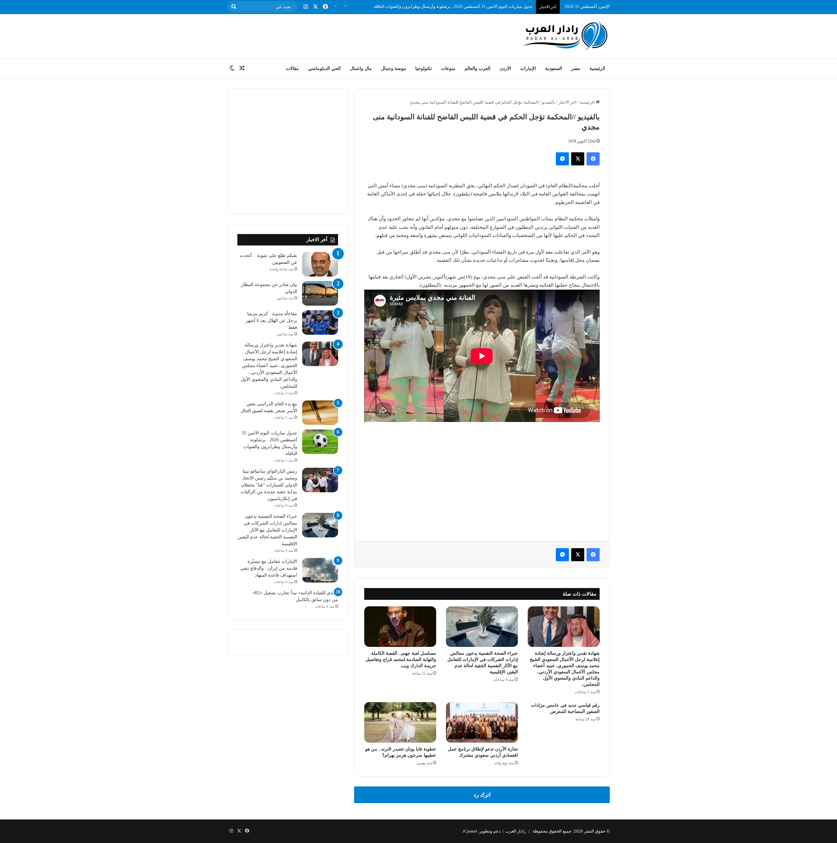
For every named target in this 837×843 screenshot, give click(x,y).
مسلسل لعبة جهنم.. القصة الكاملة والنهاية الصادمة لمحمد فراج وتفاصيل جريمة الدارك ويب (401, 659)
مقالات (292, 68)
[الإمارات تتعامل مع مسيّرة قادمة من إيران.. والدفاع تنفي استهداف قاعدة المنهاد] (320, 570)
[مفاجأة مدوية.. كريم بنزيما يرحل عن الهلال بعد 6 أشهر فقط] (320, 322)
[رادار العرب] (565, 35)
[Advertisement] (353, 35)
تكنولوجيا (423, 68)
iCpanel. (469, 831)
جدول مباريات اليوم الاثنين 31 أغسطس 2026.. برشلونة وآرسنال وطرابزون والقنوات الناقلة (453, 6)
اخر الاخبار (567, 102)
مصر (575, 68)
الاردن (505, 68)
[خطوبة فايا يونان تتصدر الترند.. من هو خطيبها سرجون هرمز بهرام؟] (400, 722)
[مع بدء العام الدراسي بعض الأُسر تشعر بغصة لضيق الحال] (320, 412)
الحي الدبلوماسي (324, 68)
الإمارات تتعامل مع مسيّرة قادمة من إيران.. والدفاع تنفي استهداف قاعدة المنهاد (268, 568)
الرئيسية (597, 68)
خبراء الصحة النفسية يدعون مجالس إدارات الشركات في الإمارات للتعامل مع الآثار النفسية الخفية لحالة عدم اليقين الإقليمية (267, 530)
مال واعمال (361, 68)
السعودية (553, 68)
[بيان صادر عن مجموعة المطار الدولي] (320, 293)
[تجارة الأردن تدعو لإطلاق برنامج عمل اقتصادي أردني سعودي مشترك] (482, 722)
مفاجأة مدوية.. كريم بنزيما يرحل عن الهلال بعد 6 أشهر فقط (271, 320)
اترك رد (482, 795)
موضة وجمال (393, 68)
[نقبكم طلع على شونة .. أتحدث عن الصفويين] (320, 264)
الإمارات (528, 68)
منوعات (448, 68)
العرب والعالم (477, 68)
